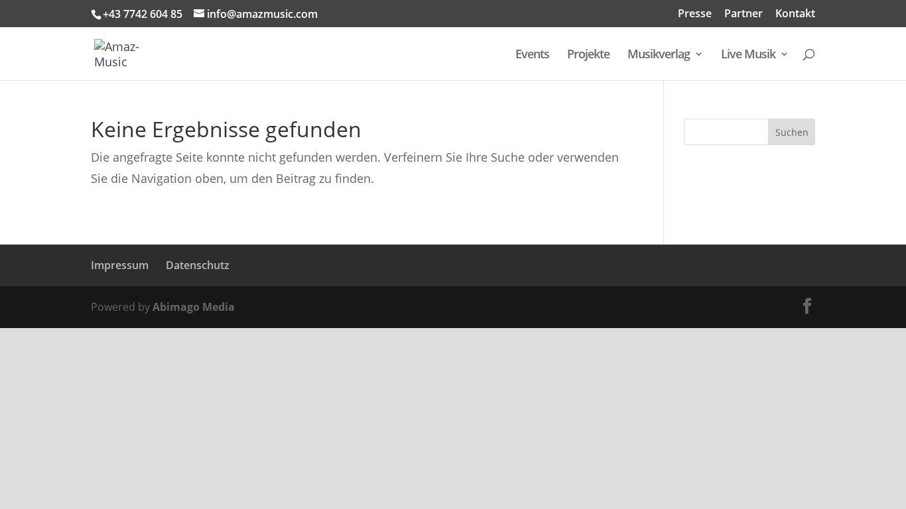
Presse (695, 14)
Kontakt (795, 14)
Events (532, 55)
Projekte (588, 55)
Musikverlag (658, 55)
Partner (743, 14)
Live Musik (748, 55)
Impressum (120, 265)
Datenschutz (197, 265)
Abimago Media (194, 307)
